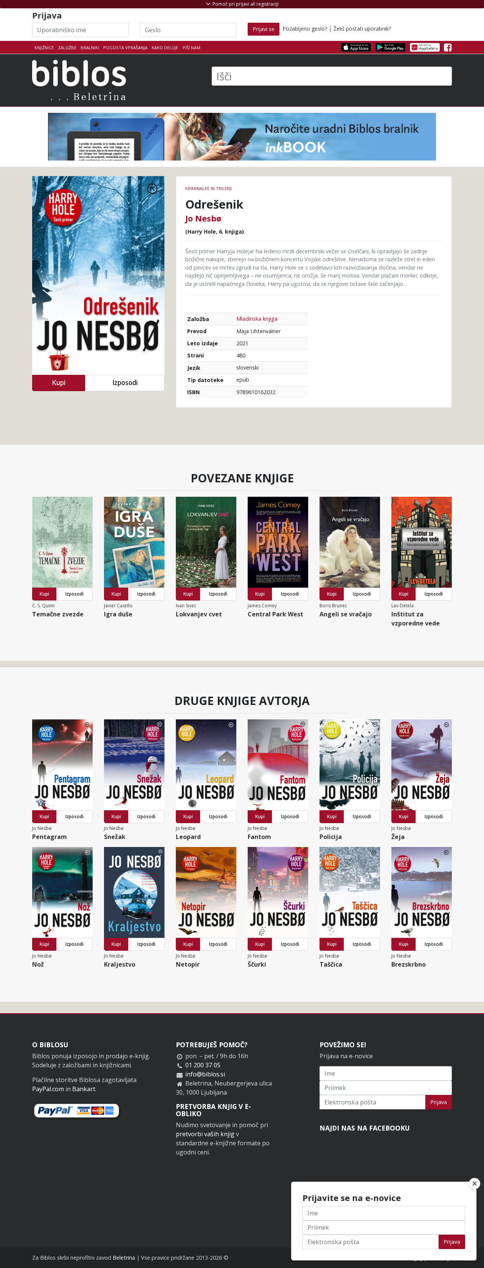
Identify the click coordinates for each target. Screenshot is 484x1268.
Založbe (67, 47)
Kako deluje (165, 47)
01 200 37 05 (202, 1065)
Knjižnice (44, 47)
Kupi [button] (58, 382)
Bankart (83, 1089)
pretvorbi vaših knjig (205, 1134)
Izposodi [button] (125, 382)
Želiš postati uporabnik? (362, 28)
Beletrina (124, 1257)
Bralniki (90, 47)
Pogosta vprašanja (125, 47)
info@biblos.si (205, 1074)
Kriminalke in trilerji (208, 188)
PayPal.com (48, 1089)
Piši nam (191, 47)
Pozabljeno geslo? (304, 28)
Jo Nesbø (203, 218)
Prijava (438, 1102)
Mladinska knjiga (257, 318)
